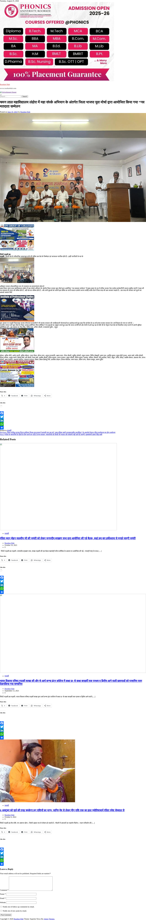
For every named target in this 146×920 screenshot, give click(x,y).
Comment (4, 890)
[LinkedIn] (73, 420)
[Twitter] (73, 417)
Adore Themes (49, 919)
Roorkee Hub (5, 84)
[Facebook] (73, 413)
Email (3, 898)
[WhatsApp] (73, 424)
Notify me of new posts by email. (15, 911)
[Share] (73, 427)
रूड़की (9, 430)
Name (3, 894)
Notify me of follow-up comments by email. (18, 907)
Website (3, 902)
